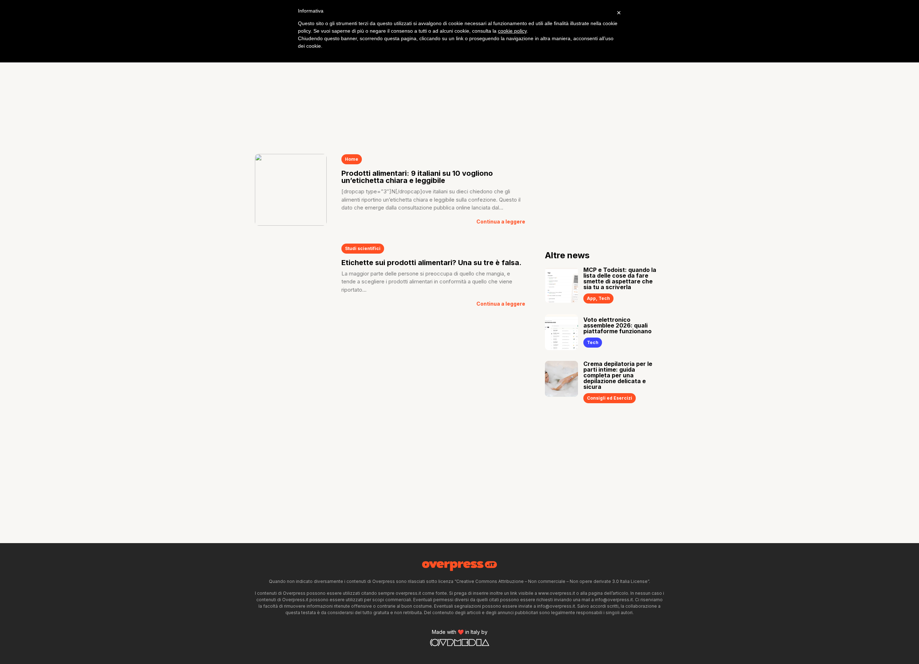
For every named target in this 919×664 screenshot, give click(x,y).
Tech (604, 298)
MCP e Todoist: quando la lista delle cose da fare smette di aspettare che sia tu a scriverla (619, 278)
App (591, 298)
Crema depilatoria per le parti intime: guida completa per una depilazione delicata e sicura (617, 375)
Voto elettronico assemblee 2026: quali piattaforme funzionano (617, 325)
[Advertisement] (459, 86)
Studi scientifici (363, 248)
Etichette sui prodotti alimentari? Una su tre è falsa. (431, 262)
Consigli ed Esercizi (609, 398)
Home (351, 159)
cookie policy (512, 31)
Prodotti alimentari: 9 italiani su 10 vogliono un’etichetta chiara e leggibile (417, 177)
